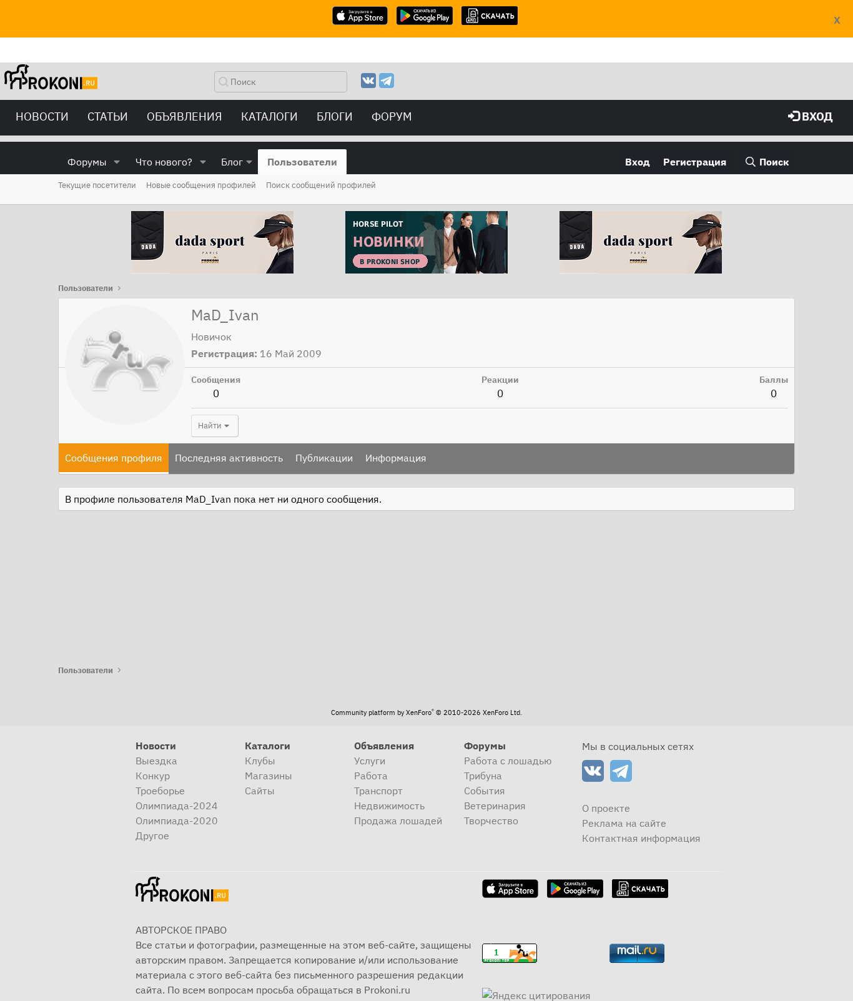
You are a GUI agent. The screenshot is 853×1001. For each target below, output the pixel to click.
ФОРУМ (392, 116)
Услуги (369, 760)
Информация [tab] (395, 457)
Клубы (260, 760)
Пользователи (302, 161)
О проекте (606, 808)
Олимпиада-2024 (177, 805)
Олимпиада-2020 (177, 820)
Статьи (107, 116)
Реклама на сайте (624, 823)
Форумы (87, 161)
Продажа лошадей (398, 820)
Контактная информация (641, 838)
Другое (152, 835)
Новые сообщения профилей (201, 185)
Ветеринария (495, 805)
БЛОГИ (335, 116)
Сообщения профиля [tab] (113, 457)
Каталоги (269, 116)
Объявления (184, 116)
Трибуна (483, 775)
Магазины (268, 775)
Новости (42, 116)
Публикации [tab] (324, 457)
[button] (117, 161)
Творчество (491, 820)
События (484, 790)
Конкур (153, 775)
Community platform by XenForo (426, 712)
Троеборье (160, 790)
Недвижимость (389, 805)
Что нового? (164, 161)
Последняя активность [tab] (229, 457)
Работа (371, 775)
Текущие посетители (97, 185)
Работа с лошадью (508, 760)
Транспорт (378, 790)
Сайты (260, 790)
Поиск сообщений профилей (321, 185)
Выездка (156, 760)
